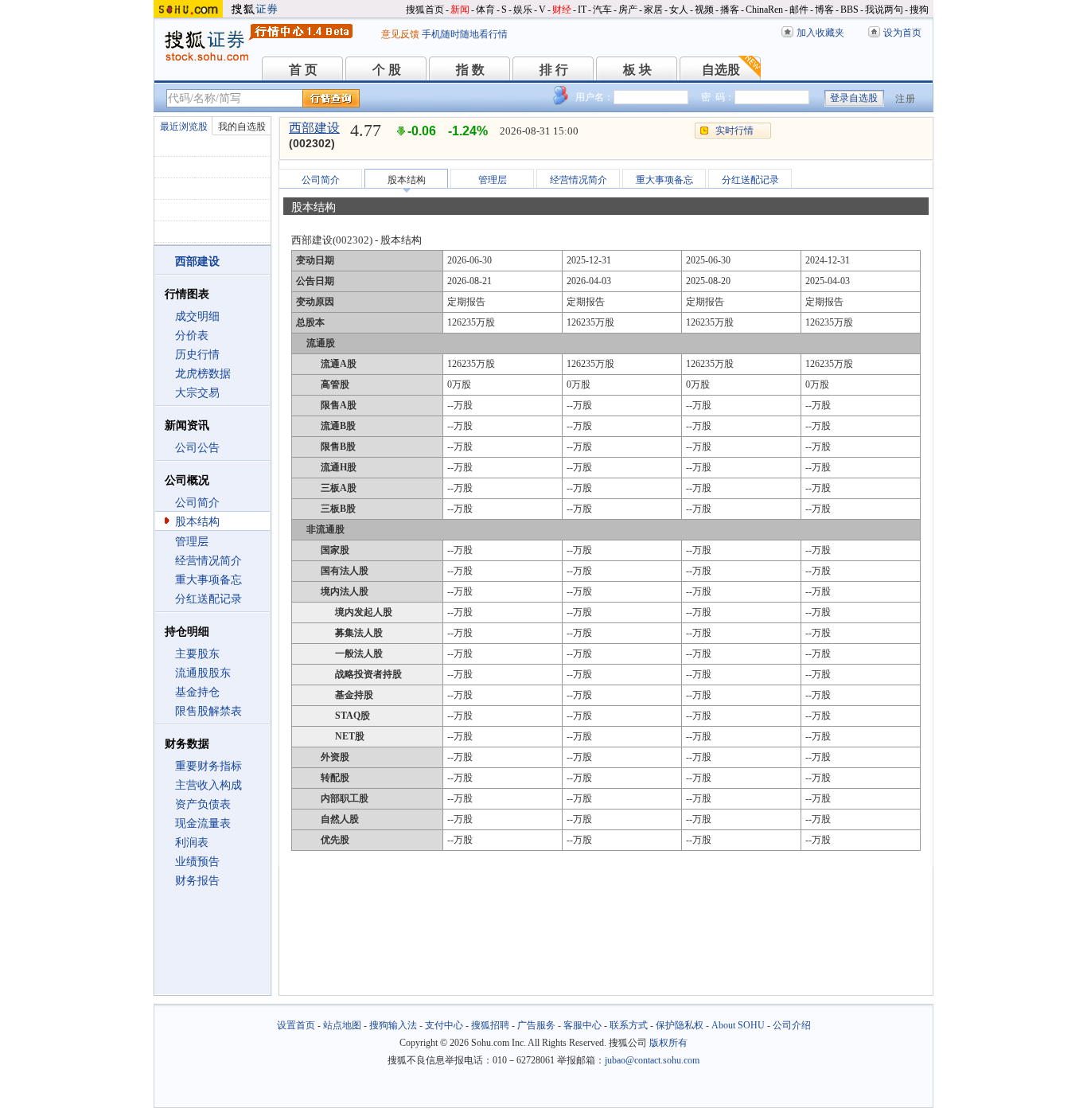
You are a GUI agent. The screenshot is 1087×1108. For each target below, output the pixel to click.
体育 (485, 9)
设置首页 (296, 1025)
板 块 (637, 69)
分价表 (191, 335)
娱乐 (522, 9)
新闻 (459, 9)
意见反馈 (400, 34)
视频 (704, 9)
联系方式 (629, 1025)
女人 (678, 9)
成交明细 (197, 316)
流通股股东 (203, 673)
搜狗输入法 (393, 1025)
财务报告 (197, 881)
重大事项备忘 (208, 580)
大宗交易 (197, 393)
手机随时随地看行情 (465, 34)
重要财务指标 (208, 766)
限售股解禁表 (208, 711)
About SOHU (738, 1025)
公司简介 (197, 503)
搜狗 (919, 9)
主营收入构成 (208, 785)
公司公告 (197, 448)
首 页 (303, 69)
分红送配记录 (208, 599)
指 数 (470, 69)
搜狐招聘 (490, 1025)
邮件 (798, 9)
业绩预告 (197, 862)
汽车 (602, 9)
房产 (627, 9)
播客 (729, 9)
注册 (905, 98)
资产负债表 (203, 804)
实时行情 (734, 130)
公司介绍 (792, 1025)
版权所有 (668, 1042)
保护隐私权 (679, 1025)
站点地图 (342, 1025)
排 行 (554, 69)
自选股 (721, 69)
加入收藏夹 (820, 32)
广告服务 (536, 1025)
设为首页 (902, 32)
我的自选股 (242, 126)
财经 (561, 9)
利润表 (191, 843)
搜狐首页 (425, 9)
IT (582, 9)
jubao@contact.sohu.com (652, 1060)
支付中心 (444, 1025)
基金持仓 (197, 692)
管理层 (191, 542)
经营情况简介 (208, 561)
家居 (653, 9)
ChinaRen (764, 9)
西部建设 (314, 128)
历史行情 (197, 355)
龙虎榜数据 (203, 374)
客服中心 (582, 1025)
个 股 (386, 69)
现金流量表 (203, 823)
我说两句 (884, 9)
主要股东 (197, 654)
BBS (849, 9)
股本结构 (197, 522)
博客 (824, 9)
